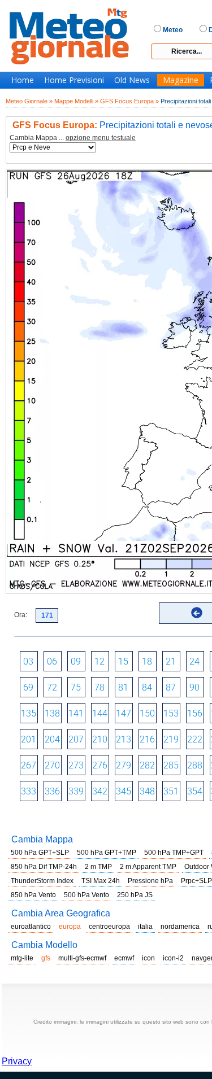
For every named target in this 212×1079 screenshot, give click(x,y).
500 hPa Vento (86, 895)
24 (194, 661)
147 (123, 713)
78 (99, 687)
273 (76, 765)
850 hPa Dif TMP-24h (44, 867)
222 (194, 739)
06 (52, 661)
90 (194, 687)
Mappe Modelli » (76, 101)
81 (123, 687)
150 (147, 713)
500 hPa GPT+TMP (106, 853)
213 (123, 739)
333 (28, 791)
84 (147, 687)
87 (171, 687)
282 (147, 765)
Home (22, 80)
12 (99, 661)
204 (52, 739)
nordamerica (180, 927)
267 (28, 765)
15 (123, 661)
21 (171, 661)
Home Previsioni (74, 80)
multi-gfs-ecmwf (82, 958)
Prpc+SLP (196, 881)
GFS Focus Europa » (129, 101)
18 (147, 661)
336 (52, 791)
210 (99, 739)
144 (99, 713)
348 (147, 791)
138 (52, 713)
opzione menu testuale (101, 138)
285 (171, 765)
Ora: (20, 615)
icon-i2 (173, 958)
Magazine (180, 80)
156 (194, 713)
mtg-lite (22, 958)
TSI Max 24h (100, 881)
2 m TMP (98, 867)
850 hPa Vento (33, 895)
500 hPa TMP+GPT (174, 853)
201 (28, 739)
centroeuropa (109, 927)
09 (76, 661)
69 (28, 687)
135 (28, 713)
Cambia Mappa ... (73, 138)
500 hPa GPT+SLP (40, 853)
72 (52, 687)
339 (76, 791)
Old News (132, 80)
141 (76, 713)
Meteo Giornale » (29, 101)
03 (28, 661)
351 (171, 791)
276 (99, 765)
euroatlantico (31, 927)
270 (52, 765)
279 (123, 765)
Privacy (17, 1061)
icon (148, 958)
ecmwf (124, 958)
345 (123, 791)
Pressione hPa (150, 881)
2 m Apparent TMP (148, 867)
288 (194, 765)
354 (194, 791)
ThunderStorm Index (42, 881)
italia (145, 927)
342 (99, 791)
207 (76, 739)
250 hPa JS (135, 895)
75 (76, 687)
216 (147, 739)
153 (171, 713)
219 (171, 739)
